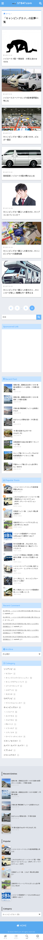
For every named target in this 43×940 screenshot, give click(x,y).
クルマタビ (11, 720)
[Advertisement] (21, 350)
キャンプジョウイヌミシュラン (19, 678)
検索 (27, 938)
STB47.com (24, 3)
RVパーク (10, 724)
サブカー (10, 673)
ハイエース (11, 712)
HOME (22, 925)
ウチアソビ (9, 698)
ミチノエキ (11, 732)
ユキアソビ (11, 690)
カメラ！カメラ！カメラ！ (15, 745)
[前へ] (10, 308)
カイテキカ (11, 716)
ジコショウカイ (11, 755)
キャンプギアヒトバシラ (16, 682)
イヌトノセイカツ (12, 741)
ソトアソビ (9, 669)
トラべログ (11, 728)
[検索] (38, 317)
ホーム (5, 938)
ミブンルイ (9, 750)
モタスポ (10, 694)
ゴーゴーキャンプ (14, 686)
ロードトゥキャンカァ (15, 736)
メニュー (16, 938)
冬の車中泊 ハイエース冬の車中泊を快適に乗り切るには (21, 611)
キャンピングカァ (12, 707)
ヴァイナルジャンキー (15, 703)
